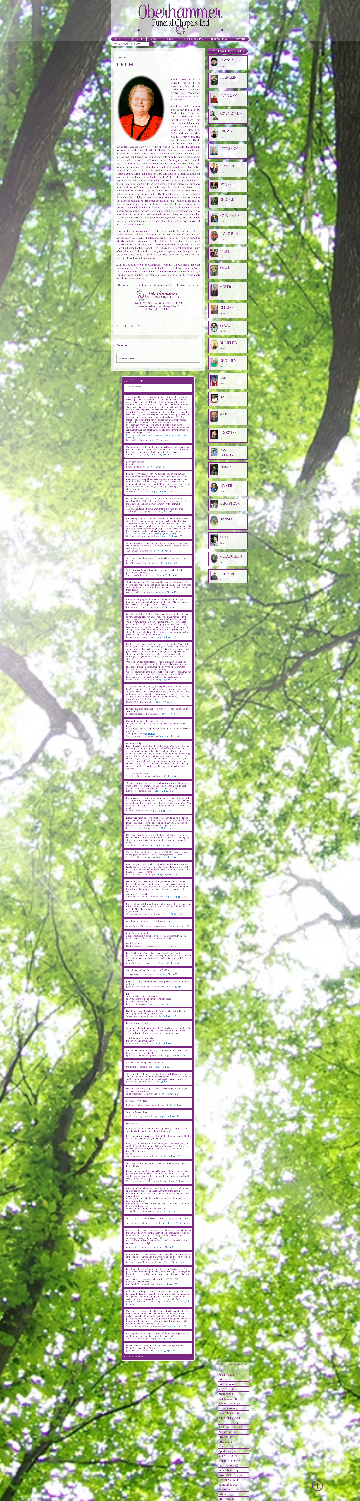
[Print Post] (138, 325)
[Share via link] (131, 325)
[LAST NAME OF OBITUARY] (151, 44)
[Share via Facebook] (117, 325)
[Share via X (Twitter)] (124, 325)
